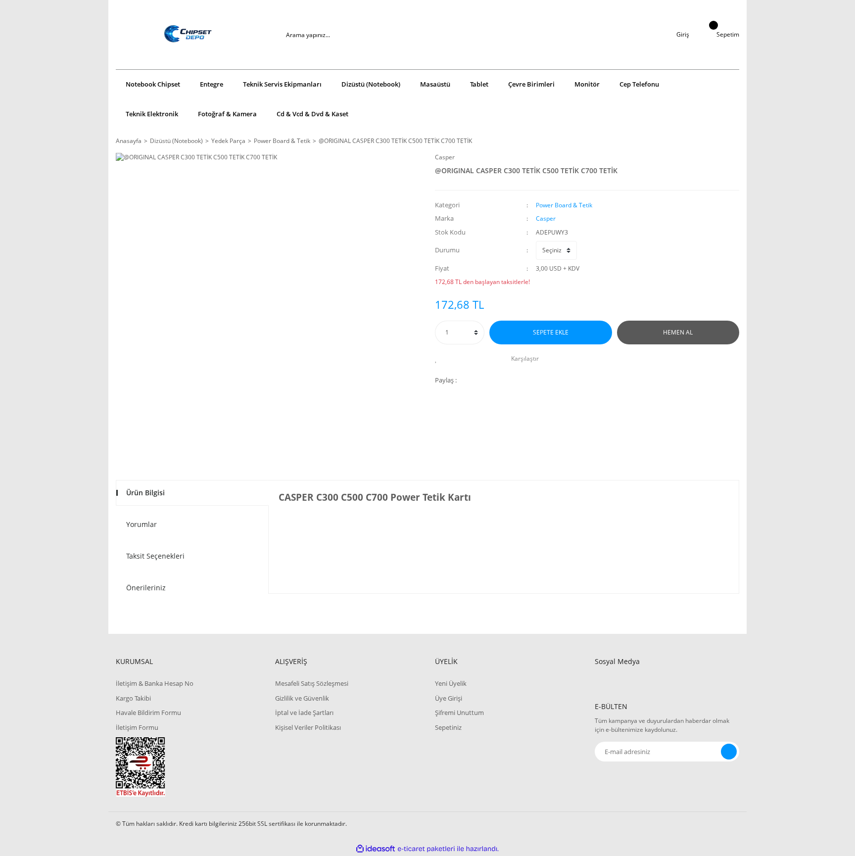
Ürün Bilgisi (145, 492)
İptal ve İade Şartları (304, 712)
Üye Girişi (448, 698)
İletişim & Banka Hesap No (154, 683)
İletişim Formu (137, 727)
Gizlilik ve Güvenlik (302, 698)
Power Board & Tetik (564, 205)
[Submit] (729, 752)
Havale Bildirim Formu (148, 712)
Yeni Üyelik (451, 683)
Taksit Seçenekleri (155, 556)
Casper (445, 157)
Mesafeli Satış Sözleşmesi (311, 683)
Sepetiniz (448, 727)
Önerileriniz (146, 587)
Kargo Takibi (133, 698)
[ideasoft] (375, 849)
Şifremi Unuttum (459, 712)
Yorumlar (141, 524)
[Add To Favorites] (438, 359)
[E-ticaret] (426, 849)
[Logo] (188, 34)
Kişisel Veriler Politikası (308, 727)
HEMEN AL (678, 332)
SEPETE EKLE (551, 332)
